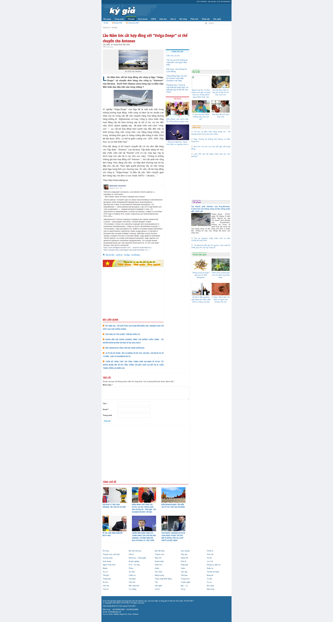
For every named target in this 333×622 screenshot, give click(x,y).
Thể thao (184, 575)
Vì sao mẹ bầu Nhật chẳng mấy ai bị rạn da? (201, 116)
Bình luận (108, 385)
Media (105, 568)
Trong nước (119, 19)
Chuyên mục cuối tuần (111, 554)
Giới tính (210, 554)
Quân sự (210, 568)
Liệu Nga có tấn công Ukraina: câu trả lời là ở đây (114, 505)
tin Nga (127, 255)
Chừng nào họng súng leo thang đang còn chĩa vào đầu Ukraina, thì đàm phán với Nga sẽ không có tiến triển (144, 537)
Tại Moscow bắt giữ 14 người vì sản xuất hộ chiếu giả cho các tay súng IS (210, 246)
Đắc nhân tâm (134, 586)
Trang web (107, 415)
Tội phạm (197, 202)
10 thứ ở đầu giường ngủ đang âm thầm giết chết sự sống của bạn (200, 299)
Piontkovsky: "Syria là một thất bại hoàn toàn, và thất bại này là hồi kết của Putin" (177, 88)
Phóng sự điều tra (213, 565)
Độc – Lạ (184, 586)
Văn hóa (106, 586)
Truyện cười (159, 554)
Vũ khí (157, 589)
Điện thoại (210, 589)
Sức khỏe (158, 572)
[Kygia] (122, 10)
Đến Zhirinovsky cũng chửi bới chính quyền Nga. (125, 348)
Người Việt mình (109, 565)
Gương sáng (107, 558)
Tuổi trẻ (105, 589)
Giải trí (173, 19)
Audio (157, 568)
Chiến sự (132, 575)
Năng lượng (159, 575)
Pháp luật (206, 19)
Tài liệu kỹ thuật (213, 572)
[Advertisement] (133, 297)
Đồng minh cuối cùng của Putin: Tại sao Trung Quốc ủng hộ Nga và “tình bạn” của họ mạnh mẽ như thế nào (144, 508)
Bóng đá (210, 575)
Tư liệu (209, 579)
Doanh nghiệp (134, 561)
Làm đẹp (184, 572)
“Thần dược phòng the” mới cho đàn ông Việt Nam (220, 275)
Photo (131, 568)
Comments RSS (133, 23)
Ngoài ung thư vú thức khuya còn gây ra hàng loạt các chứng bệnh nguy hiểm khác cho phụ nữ (200, 94)
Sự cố (105, 572)
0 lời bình (109, 47)
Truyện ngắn (185, 582)
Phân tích (194, 19)
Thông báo (107, 579)
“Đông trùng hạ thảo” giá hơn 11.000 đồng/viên (201, 275)
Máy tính (158, 558)
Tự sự (209, 582)
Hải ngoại (107, 19)
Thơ (156, 582)
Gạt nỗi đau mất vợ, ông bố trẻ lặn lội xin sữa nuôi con (220, 92)
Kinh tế (183, 561)
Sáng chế (184, 558)
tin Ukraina (136, 255)
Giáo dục (163, 19)
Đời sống (183, 19)
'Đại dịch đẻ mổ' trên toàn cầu (220, 115)
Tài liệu (105, 23)
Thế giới (131, 19)
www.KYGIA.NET (129, 606)
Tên (105, 403)
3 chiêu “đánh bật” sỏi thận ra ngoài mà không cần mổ (221, 299)
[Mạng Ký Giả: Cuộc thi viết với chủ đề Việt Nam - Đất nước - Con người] (133, 263)
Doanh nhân (159, 561)
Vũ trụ (183, 589)
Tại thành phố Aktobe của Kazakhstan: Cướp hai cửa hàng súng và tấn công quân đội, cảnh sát (210, 208)
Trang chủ (106, 27)
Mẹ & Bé (196, 72)
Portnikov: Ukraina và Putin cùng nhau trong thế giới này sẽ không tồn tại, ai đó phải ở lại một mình (173, 537)
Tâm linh (132, 582)
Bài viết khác (160, 551)
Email (106, 409)
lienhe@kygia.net (114, 612)
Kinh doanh (143, 19)
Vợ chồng (132, 589)
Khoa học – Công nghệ (137, 558)
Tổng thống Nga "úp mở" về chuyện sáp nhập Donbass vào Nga (176, 78)
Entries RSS (118, 23)
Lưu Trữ (210, 561)
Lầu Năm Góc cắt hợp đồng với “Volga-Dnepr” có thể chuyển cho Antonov (145, 38)
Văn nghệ (217, 19)
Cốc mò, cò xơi (173, 55)
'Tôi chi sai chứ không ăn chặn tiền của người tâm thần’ (177, 62)
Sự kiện (132, 572)
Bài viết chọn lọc (135, 551)
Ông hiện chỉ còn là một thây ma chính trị (122, 334)
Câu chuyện (185, 551)
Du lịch (105, 582)
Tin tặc (209, 558)
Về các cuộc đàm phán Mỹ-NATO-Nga (113, 534)
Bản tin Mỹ (110, 255)
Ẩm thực (106, 551)
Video (183, 568)
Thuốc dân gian (200, 255)
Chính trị (210, 551)
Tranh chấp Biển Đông (163, 579)
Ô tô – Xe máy (134, 565)
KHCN (153, 19)
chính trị (119, 255)
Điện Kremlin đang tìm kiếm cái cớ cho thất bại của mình (173, 505)
